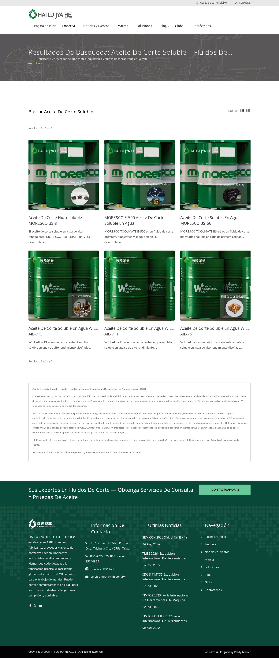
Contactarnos (134, 452)
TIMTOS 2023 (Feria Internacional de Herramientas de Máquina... (165, 597)
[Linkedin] (40, 606)
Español (245, 3)
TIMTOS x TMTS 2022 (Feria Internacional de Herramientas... (165, 618)
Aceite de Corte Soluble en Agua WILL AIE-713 (63, 331)
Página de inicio (45, 26)
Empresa (69, 26)
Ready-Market (242, 652)
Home (38, 63)
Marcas (123, 26)
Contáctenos (202, 26)
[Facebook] (30, 606)
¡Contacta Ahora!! (225, 489)
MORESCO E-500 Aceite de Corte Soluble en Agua (134, 220)
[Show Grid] (242, 110)
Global (180, 26)
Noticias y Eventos (96, 26)
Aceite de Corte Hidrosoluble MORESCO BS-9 (55, 220)
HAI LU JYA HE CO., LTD (65, 652)
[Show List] (248, 110)
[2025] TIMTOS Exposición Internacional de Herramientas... (165, 576)
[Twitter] (35, 606)
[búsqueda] (197, 3)
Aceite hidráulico (104, 452)
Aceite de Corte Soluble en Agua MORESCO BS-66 (210, 220)
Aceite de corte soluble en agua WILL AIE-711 (139, 331)
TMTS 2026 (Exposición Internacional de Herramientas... (165, 555)
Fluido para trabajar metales (81, 452)
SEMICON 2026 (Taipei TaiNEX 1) (164, 537)
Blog (163, 26)
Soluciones (144, 26)
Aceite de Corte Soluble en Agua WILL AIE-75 (215, 331)
